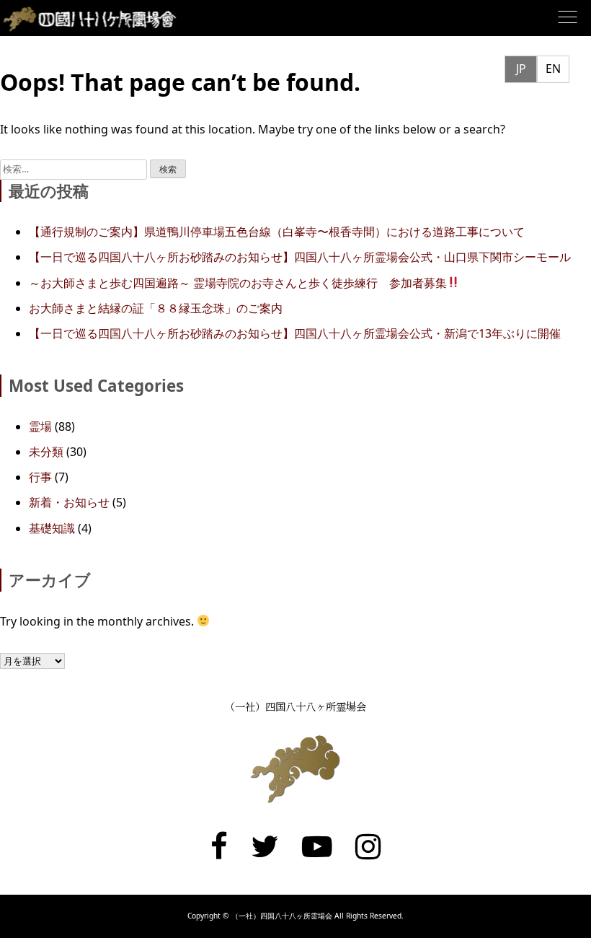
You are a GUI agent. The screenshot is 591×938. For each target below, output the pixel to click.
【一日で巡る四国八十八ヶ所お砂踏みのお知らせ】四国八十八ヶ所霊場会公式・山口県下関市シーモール (300, 257)
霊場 (40, 426)
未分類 (46, 452)
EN (553, 68)
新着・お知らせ (69, 502)
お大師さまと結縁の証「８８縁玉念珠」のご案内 (156, 308)
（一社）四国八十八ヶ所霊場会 (295, 706)
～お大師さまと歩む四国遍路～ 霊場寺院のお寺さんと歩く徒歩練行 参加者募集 (238, 283)
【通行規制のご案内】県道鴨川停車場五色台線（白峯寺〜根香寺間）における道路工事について (277, 232)
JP (521, 68)
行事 (40, 477)
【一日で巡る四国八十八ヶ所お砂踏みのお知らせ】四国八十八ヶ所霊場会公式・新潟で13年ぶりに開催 (295, 333)
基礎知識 (52, 528)
